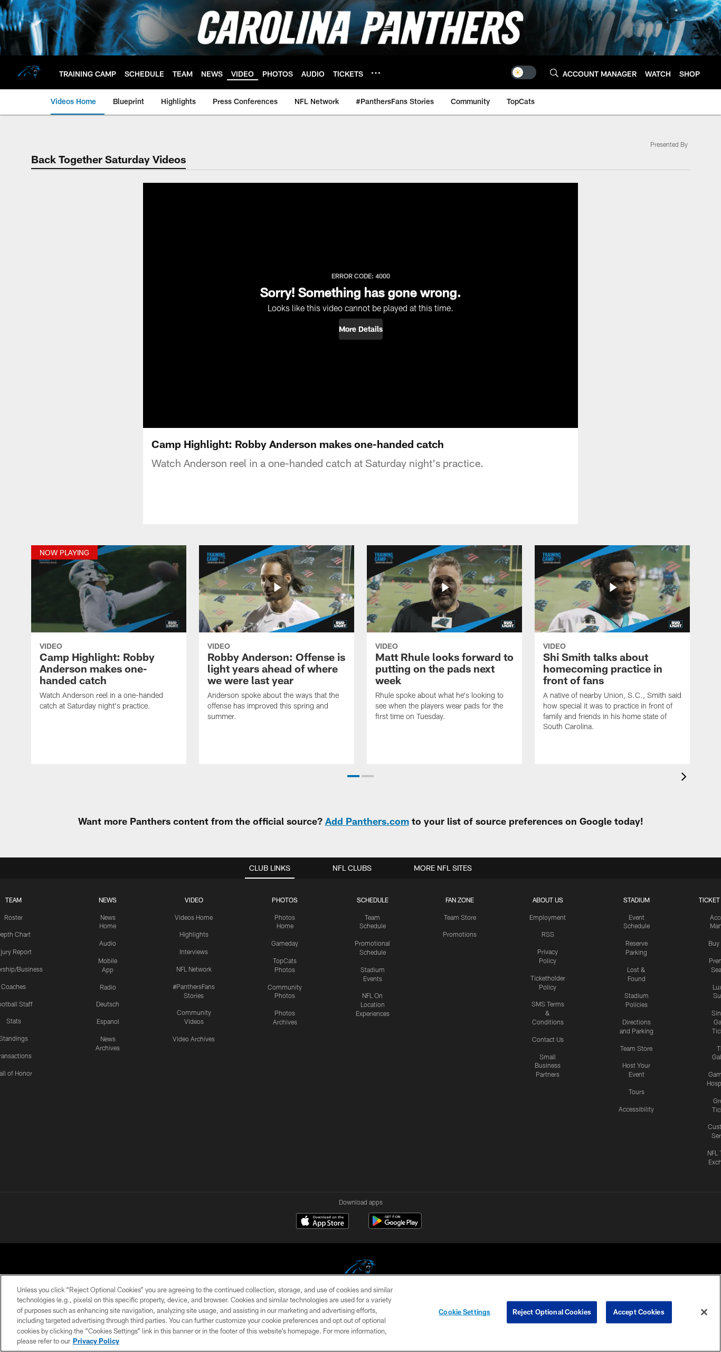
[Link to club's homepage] (29, 72)
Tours (636, 1091)
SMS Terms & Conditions (548, 1012)
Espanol (108, 1021)
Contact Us (548, 1039)
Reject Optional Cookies (552, 1312)
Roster (13, 917)
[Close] (704, 1312)
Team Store (460, 917)
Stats (13, 1020)
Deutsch (107, 1004)
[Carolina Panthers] (360, 1270)
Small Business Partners (548, 1065)
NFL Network (194, 969)
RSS (548, 934)
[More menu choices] (376, 73)
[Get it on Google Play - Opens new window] (395, 1226)
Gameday (284, 943)
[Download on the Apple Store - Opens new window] (322, 1222)
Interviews (193, 951)
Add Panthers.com (367, 821)
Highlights (193, 934)
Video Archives (194, 1038)
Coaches (13, 986)
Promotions (460, 934)
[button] (361, 329)
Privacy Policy (96, 1341)
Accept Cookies (639, 1312)
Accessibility (636, 1109)
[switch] (523, 72)
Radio (108, 987)
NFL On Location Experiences (373, 1004)
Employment (547, 917)
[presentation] (685, 778)
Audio (107, 943)
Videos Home (194, 917)
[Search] (554, 73)
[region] (360, 1313)
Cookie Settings (464, 1312)
